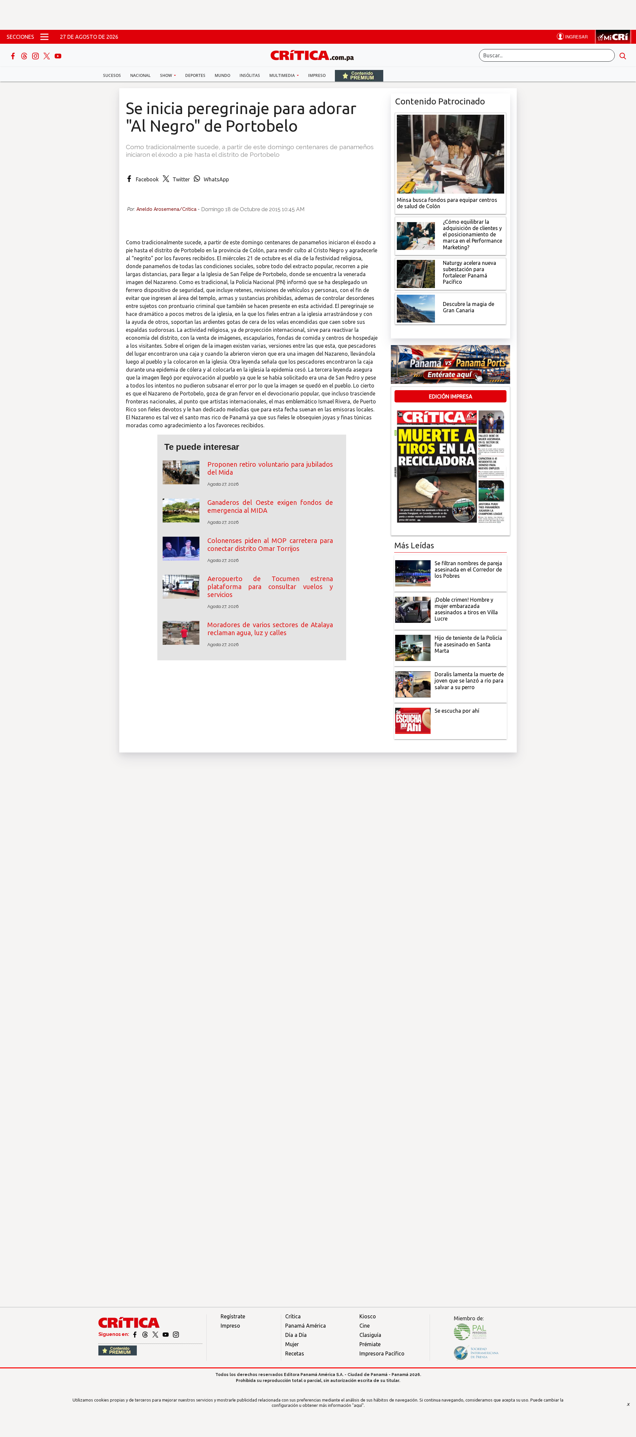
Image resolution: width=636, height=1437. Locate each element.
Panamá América (305, 1326)
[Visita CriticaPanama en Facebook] (135, 1334)
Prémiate (370, 1344)
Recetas (294, 1353)
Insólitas (249, 75)
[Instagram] (36, 55)
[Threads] (24, 55)
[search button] (622, 55)
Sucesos (112, 75)
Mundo (222, 75)
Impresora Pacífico (381, 1353)
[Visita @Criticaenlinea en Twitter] (145, 1334)
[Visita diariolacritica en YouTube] (166, 1334)
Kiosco (367, 1316)
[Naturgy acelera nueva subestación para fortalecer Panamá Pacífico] (416, 273)
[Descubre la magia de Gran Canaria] (416, 308)
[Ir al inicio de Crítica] (315, 54)
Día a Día (296, 1335)
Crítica (293, 1316)
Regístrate (233, 1316)
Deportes (195, 75)
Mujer (292, 1344)
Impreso (317, 75)
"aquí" (358, 1405)
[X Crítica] (47, 55)
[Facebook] (13, 55)
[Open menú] (44, 37)
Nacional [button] (140, 75)
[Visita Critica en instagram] (176, 1334)
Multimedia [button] (282, 75)
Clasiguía (370, 1335)
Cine (364, 1326)
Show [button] (166, 75)
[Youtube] (58, 55)
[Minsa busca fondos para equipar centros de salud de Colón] (450, 153)
